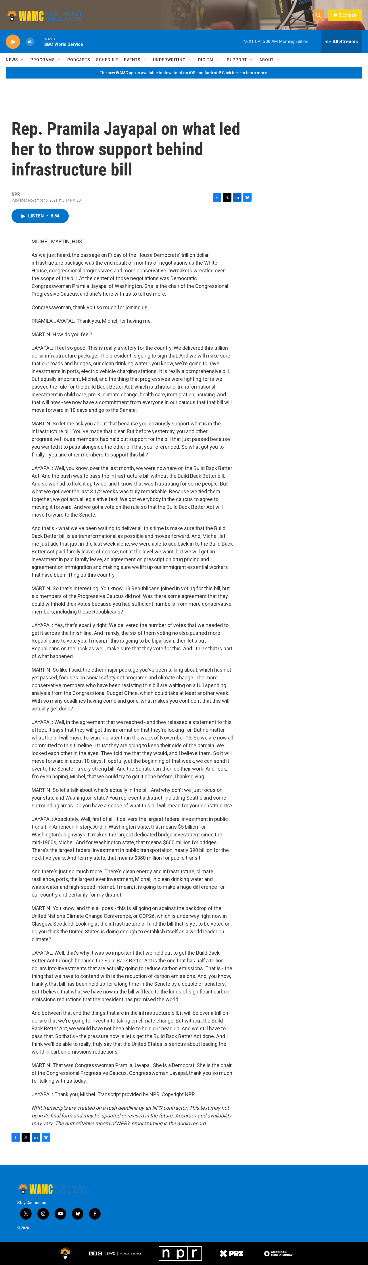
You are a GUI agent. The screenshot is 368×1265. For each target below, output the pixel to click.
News (12, 60)
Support (237, 60)
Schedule (107, 60)
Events (132, 60)
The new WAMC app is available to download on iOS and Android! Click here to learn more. (184, 72)
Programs (42, 60)
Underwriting (169, 60)
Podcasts (78, 60)
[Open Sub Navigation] (22, 60)
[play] (13, 42)
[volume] (30, 41)
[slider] (39, 42)
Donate (347, 15)
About (266, 60)
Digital (206, 60)
